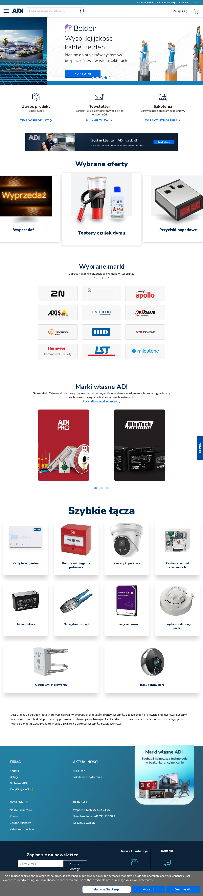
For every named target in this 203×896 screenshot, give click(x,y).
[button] (200, 448)
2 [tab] (101, 488)
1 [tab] (96, 488)
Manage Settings (106, 889)
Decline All (183, 889)
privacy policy (94, 876)
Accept (148, 889)
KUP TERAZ (101, 278)
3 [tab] (107, 488)
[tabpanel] (63, 445)
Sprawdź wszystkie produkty (101, 401)
